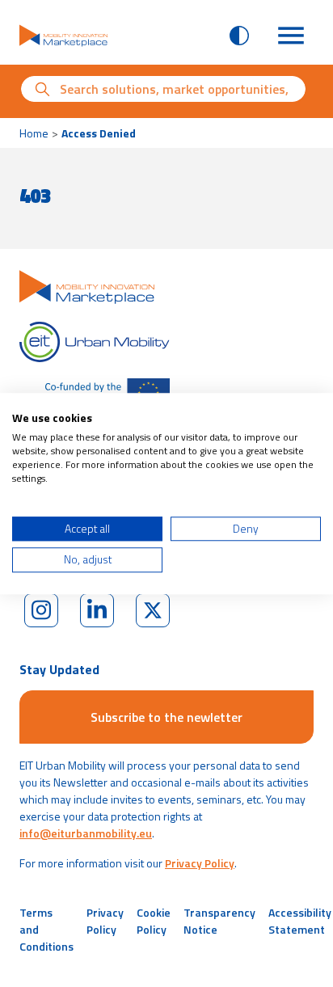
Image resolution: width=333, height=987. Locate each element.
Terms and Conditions (46, 929)
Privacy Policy (199, 862)
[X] (153, 610)
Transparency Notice (219, 921)
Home (33, 132)
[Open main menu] (291, 35)
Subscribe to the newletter (166, 717)
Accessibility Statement (299, 921)
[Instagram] (41, 610)
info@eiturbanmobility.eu (85, 833)
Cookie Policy (154, 921)
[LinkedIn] (97, 610)
